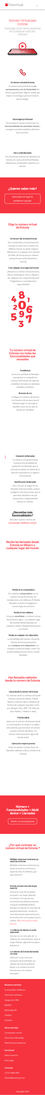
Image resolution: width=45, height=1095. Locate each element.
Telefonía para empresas (15, 1043)
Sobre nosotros (11, 1055)
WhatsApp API (10, 1010)
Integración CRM (11, 1000)
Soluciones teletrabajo (14, 1038)
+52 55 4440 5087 (11, 1073)
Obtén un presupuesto (22, 821)
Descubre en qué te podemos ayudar (22, 198)
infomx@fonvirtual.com (14, 1078)
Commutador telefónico (14, 990)
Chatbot (8, 1015)
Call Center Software (13, 995)
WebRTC (8, 1005)
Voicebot (8, 1020)
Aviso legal (9, 1060)
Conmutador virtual (13, 1032)
